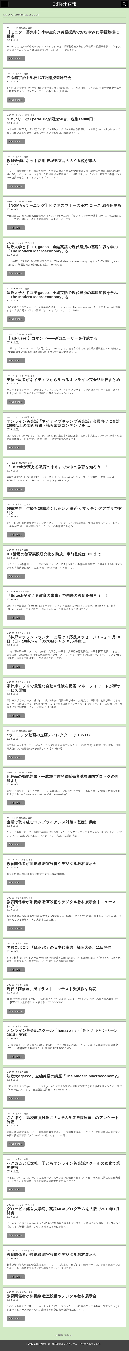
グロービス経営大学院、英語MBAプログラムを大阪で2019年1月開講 (63, 1211)
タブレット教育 (22, 115)
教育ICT (19, 74)
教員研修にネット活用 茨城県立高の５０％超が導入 (52, 161)
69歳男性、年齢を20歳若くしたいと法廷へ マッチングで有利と (64, 510)
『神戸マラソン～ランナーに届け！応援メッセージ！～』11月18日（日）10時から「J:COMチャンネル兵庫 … (63, 639)
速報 (30, 28)
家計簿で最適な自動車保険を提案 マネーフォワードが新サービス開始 (64, 688)
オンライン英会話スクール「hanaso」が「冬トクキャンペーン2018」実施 (62, 1032)
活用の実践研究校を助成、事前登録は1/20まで (54, 554)
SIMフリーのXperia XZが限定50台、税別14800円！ (52, 119)
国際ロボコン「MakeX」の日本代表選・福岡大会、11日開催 (59, 947)
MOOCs (23, 28)
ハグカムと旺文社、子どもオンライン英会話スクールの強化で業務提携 (63, 1165)
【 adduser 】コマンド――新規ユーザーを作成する (52, 338)
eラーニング (12, 28)
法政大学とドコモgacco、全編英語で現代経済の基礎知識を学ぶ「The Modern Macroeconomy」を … (62, 249)
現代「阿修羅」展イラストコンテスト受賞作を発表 (51, 989)
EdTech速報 (65, 4)
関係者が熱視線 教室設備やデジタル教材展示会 (52, 1254)
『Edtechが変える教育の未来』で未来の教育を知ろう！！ (58, 467)
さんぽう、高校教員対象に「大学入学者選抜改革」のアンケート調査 (63, 1120)
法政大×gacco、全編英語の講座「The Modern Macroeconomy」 (64, 1076)
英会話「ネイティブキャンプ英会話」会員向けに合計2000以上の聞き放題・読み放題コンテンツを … (63, 423)
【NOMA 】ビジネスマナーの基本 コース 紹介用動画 (64, 205)
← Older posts (63, 1334)
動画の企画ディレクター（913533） (49, 735)
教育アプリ (21, 504)
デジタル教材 (21, 860)
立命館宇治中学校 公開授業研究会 (39, 78)
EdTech (11, 289)
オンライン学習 (22, 243)
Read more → (16, 58)
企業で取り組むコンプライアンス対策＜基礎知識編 (51, 822)
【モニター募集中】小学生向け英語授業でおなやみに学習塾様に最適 (63, 34)
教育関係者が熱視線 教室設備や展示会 (52, 864)
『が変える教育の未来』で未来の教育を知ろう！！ (58, 595)
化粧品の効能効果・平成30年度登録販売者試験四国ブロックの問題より (63, 778)
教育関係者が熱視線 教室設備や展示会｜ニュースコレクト (63, 904)
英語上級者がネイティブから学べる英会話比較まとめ (63, 380)
